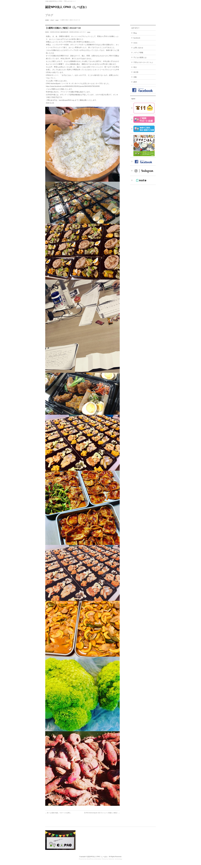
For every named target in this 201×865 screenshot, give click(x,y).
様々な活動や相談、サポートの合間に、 (58, 813)
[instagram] (143, 171)
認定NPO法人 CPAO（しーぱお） (66, 7)
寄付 (135, 67)
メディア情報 (138, 52)
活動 (135, 77)
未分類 (135, 72)
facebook (136, 38)
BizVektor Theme (100, 859)
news (88, 32)
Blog (135, 33)
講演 (135, 82)
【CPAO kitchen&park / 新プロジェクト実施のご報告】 (102, 813)
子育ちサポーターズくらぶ (143, 62)
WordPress (90, 859)
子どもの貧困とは (139, 57)
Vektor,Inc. (111, 859)
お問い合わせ (138, 48)
